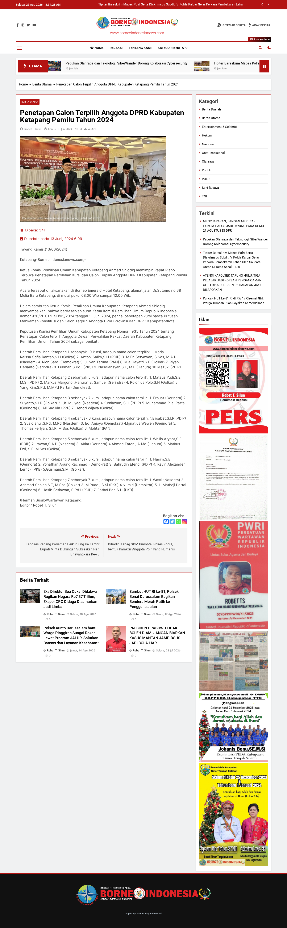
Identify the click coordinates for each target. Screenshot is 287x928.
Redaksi (116, 48)
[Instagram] (184, 521)
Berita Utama (29, 102)
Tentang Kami (140, 48)
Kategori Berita (171, 48)
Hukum (207, 135)
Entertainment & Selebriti (219, 127)
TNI (204, 196)
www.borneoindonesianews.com (137, 33)
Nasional (208, 144)
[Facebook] (166, 521)
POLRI (206, 179)
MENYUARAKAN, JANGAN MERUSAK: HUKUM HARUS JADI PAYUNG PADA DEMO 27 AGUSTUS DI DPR (233, 226)
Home (98, 48)
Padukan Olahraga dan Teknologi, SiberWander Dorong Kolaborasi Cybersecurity (89, 63)
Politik (206, 170)
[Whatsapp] (178, 521)
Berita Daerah (211, 109)
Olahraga (208, 161)
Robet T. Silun (32, 129)
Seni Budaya (210, 188)
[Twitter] (172, 521)
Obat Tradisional (213, 153)
